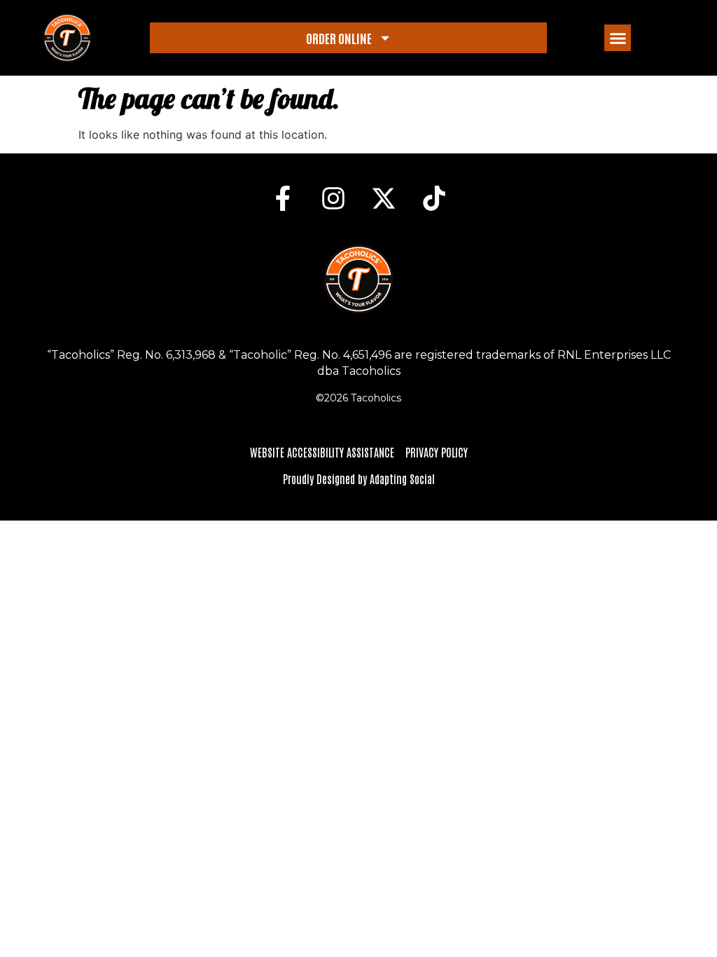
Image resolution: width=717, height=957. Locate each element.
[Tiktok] (434, 198)
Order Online (339, 37)
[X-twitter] (383, 198)
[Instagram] (333, 198)
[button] (617, 38)
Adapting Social (402, 478)
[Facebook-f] (282, 198)
